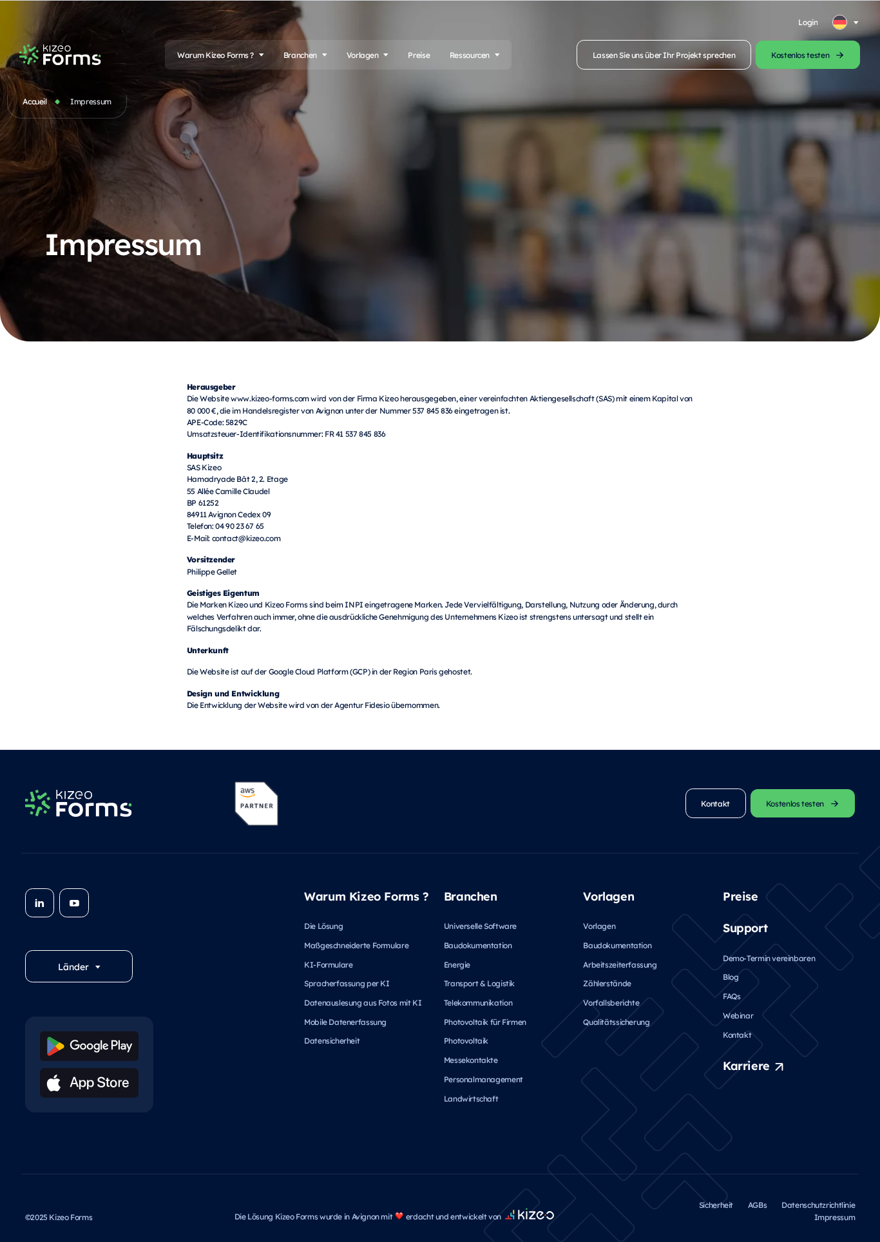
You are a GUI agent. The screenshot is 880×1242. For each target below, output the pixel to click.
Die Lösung (323, 926)
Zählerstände (607, 983)
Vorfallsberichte (611, 1002)
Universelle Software (480, 926)
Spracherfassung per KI (347, 983)
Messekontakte (471, 1060)
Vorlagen (363, 55)
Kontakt (737, 1034)
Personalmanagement (483, 1079)
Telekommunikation (478, 1002)
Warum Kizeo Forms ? (215, 55)
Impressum (835, 1217)
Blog (730, 976)
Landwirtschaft (471, 1098)
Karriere (746, 1064)
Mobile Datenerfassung (345, 1022)
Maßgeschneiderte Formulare (356, 945)
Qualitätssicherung (616, 1022)
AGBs (757, 1204)
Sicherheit (716, 1204)
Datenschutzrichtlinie (818, 1204)
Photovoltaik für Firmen (485, 1022)
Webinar (738, 1015)
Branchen (300, 55)
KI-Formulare (328, 964)
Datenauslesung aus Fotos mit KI (362, 1002)
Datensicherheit (331, 1040)
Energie (457, 964)
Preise (419, 55)
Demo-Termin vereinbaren (769, 958)
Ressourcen (470, 55)
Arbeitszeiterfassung (619, 964)
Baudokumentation (478, 945)
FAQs (731, 996)
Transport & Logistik (479, 983)
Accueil (34, 101)
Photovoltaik (466, 1040)
